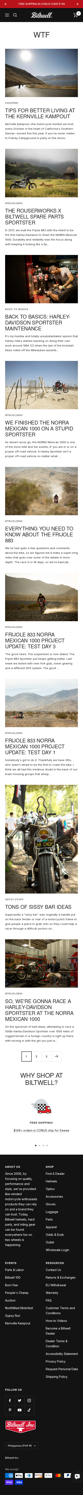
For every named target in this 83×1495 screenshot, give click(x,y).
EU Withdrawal (56, 1285)
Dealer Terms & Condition (56, 1343)
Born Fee (11, 1285)
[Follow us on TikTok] (29, 1410)
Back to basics (16, 309)
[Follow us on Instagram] (29, 1400)
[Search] (15, 15)
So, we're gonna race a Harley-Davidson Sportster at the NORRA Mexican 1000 (39, 1009)
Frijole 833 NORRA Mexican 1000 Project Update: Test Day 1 (35, 746)
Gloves (51, 1204)
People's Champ (17, 1293)
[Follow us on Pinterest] (10, 1410)
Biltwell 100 (12, 1277)
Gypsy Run (12, 1315)
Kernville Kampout (17, 1323)
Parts (49, 1219)
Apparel (51, 1227)
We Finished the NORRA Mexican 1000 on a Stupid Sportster (39, 428)
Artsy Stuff (14, 899)
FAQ (49, 1300)
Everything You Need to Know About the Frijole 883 (39, 534)
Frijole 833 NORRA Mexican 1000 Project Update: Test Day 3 (35, 640)
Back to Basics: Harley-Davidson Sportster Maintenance (37, 322)
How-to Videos (56, 1320)
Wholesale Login (57, 1250)
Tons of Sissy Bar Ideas (38, 906)
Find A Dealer (55, 1173)
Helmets (51, 1181)
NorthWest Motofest (19, 1308)
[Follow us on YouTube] (19, 1410)
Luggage (52, 1212)
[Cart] (75, 15)
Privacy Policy (56, 1361)
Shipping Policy (56, 1376)
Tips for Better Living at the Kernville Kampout (40, 113)
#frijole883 (14, 203)
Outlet (50, 1242)
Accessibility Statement (62, 1354)
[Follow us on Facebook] (10, 1400)
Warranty (52, 1293)
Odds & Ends (55, 1234)
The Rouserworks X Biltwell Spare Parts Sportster (34, 216)
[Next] (57, 1056)
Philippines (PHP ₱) (20, 1445)
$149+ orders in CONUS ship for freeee (41, 1130)
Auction (10, 1300)
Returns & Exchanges (61, 1277)
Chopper (11, 102)
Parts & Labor (14, 1270)
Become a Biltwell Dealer (58, 1331)
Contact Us (53, 1270)
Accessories (54, 1196)
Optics (50, 1189)
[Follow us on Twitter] (19, 1400)
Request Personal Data (62, 1369)
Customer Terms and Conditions (60, 1310)
